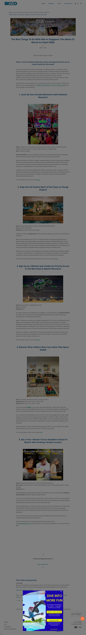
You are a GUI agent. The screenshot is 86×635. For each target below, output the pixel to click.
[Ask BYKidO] (82, 618)
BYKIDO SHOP (54, 620)
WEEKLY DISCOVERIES (54, 612)
